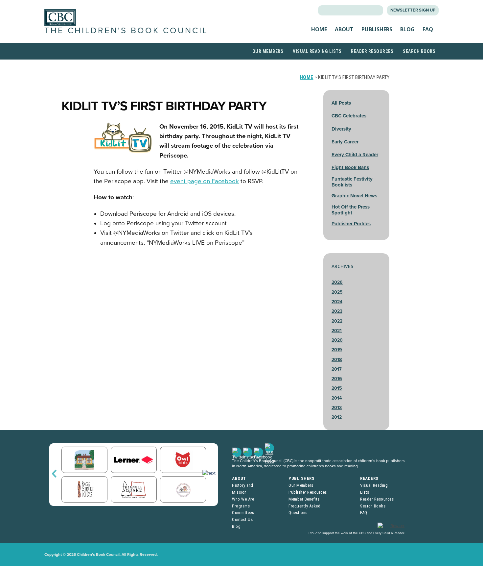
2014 (337, 398)
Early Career (345, 142)
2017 (337, 369)
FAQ (428, 29)
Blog (407, 29)
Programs (241, 506)
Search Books (419, 51)
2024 (337, 302)
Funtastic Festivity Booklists (352, 182)
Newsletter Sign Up (412, 10)
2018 (337, 359)
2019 (337, 350)
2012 (337, 417)
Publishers (376, 29)
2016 (337, 378)
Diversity (341, 129)
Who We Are (243, 499)
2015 (337, 388)
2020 (337, 340)
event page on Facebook (204, 181)
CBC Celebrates (349, 116)
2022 (337, 321)
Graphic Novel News (354, 196)
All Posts (341, 103)
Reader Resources (372, 51)
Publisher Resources (307, 492)
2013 (337, 407)
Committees (243, 512)
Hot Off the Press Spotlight (351, 210)
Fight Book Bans (350, 167)
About (344, 29)
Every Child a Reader (355, 155)
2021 (337, 330)
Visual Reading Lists (317, 51)
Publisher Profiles (351, 224)
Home (319, 29)
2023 (337, 311)
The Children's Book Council (126, 31)
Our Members (268, 51)
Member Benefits (304, 499)
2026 (337, 282)
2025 (337, 292)
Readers (369, 478)
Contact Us (242, 519)
